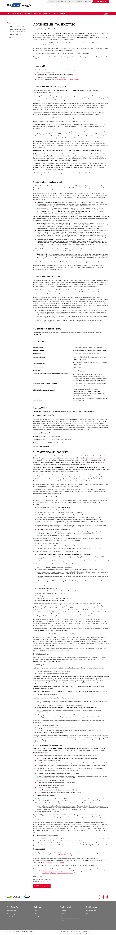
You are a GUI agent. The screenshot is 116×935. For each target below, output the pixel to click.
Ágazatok (27, 13)
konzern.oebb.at (91, 910)
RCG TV (67, 1)
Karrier (46, 13)
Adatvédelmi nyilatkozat (43, 886)
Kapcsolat (55, 13)
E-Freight (62, 13)
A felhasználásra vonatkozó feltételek (70, 933)
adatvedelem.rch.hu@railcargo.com (69, 79)
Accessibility (78, 931)
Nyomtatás (63, 931)
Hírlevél (36, 917)
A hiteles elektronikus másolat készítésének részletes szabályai (17, 30)
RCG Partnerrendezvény (14, 34)
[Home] (8, 13)
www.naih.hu (65, 862)
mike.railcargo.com (13, 917)
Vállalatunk (37, 13)
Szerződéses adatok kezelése (16, 26)
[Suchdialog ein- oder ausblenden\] (100, 13)
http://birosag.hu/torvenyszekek (51, 871)
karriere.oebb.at (91, 914)
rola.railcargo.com (13, 914)
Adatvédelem (14, 17)
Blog (73, 1)
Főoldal (8, 17)
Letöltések (64, 914)
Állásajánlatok (59, 1)
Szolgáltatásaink (16, 13)
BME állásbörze (12, 38)
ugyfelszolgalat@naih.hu (49, 862)
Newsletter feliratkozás (84, 1)
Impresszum (70, 931)
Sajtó (51, 1)
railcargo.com (12, 910)
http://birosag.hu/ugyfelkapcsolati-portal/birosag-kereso (57, 873)
